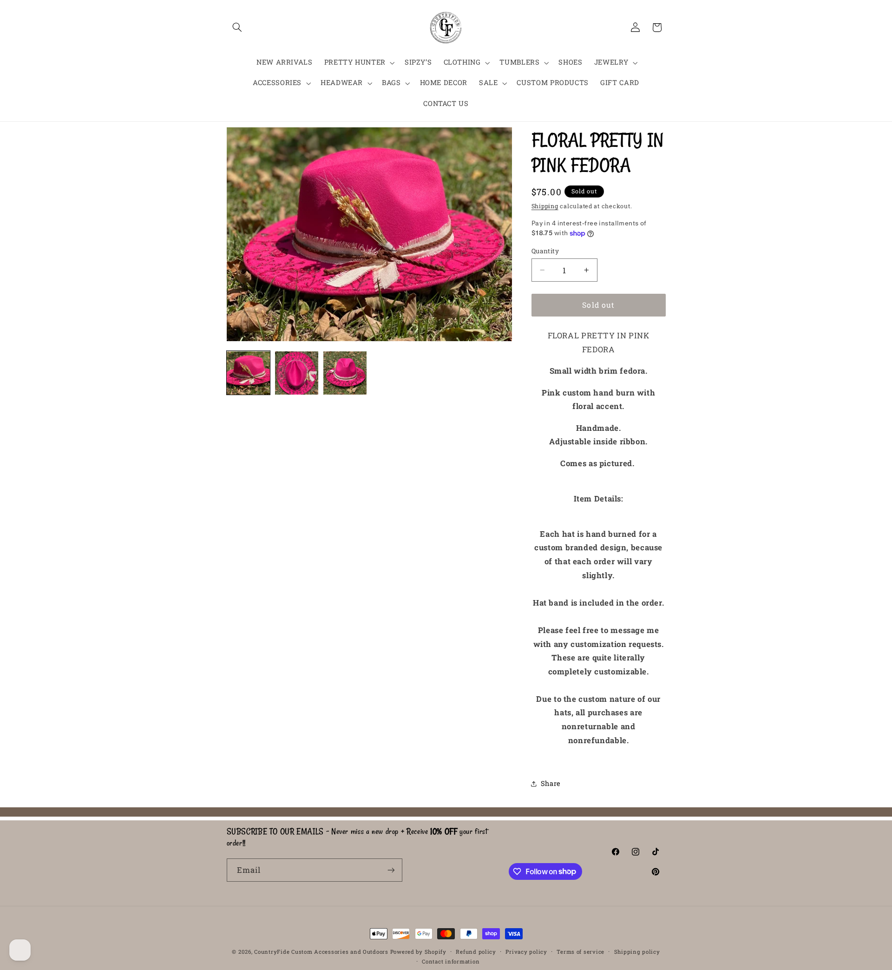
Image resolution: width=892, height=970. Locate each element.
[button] (237, 27)
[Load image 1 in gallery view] (248, 373)
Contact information (450, 961)
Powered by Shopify (418, 951)
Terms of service (580, 951)
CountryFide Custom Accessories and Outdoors (321, 951)
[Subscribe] (390, 869)
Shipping (544, 206)
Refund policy (476, 951)
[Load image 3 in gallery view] (345, 373)
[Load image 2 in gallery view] (297, 373)
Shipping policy (637, 951)
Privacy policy (526, 951)
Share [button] (551, 783)
